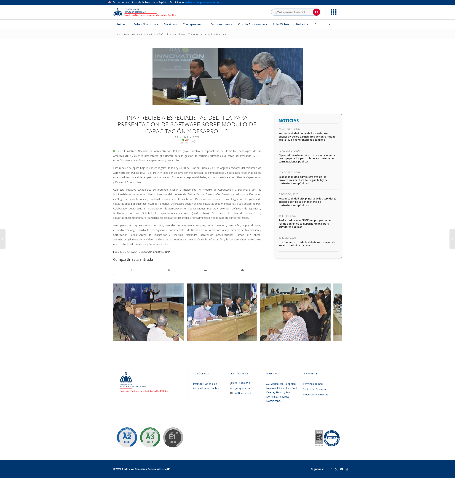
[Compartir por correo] (242, 270)
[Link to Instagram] (347, 469)
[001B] (180, 337)
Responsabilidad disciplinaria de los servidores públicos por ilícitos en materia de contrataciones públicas (307, 202)
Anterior (121, 312)
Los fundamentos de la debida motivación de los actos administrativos (307, 243)
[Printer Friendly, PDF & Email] (187, 141)
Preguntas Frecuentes (315, 394)
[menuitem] (122, 24)
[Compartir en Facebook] (131, 270)
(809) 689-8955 (241, 383)
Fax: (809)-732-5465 (241, 388)
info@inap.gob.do (242, 393)
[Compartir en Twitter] (168, 270)
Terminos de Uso (313, 383)
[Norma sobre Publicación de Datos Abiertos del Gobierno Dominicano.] (147, 435)
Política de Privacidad (315, 389)
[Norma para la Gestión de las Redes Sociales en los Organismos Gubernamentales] (170, 435)
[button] (316, 12)
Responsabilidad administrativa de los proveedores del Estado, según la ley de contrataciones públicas (303, 180)
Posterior (333, 312)
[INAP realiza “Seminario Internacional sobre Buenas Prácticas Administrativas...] (452, 239)
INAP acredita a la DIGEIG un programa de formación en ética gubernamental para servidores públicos (305, 223)
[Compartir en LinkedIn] (205, 270)
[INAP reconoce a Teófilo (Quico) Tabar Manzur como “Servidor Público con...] (3, 239)
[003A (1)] (253, 337)
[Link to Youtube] (341, 469)
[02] (327, 337)
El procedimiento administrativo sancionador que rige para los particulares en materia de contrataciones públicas (307, 158)
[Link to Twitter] (336, 469)
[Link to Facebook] (331, 469)
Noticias (289, 120)
